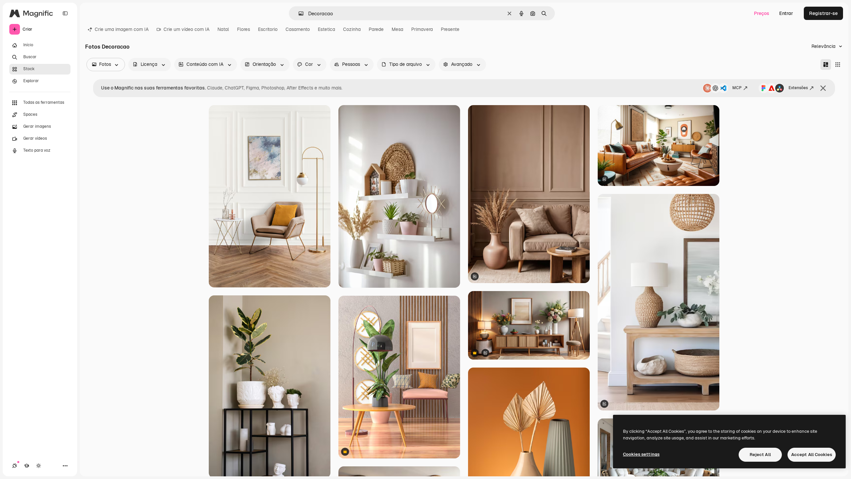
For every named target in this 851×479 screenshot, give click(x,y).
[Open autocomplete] (298, 13)
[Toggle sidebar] (65, 13)
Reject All (760, 454)
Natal (223, 29)
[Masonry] (825, 64)
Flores (243, 29)
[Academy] (26, 465)
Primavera (422, 29)
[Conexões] (14, 465)
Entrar (786, 13)
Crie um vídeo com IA (186, 29)
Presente (450, 29)
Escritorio (268, 29)
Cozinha (352, 29)
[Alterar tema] (38, 465)
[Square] (837, 64)
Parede (376, 29)
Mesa (397, 29)
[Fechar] (823, 88)
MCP (737, 87)
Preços (761, 13)
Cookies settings (641, 454)
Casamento (298, 29)
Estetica (326, 29)
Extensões (798, 87)
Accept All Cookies (811, 454)
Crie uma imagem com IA (122, 29)
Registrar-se (823, 13)
